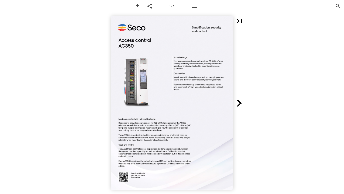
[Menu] (194, 6)
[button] (137, 6)
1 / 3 (171, 6)
